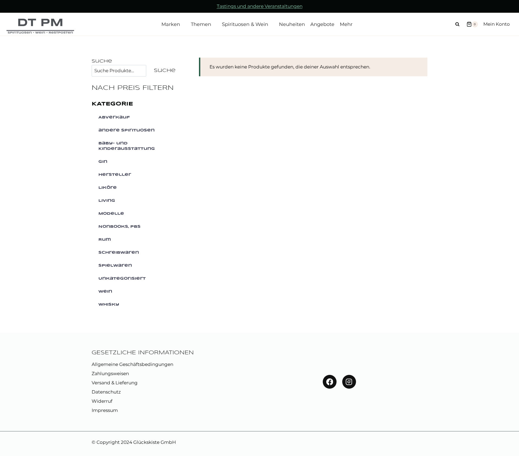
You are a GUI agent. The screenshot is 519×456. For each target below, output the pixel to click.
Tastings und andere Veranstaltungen (259, 6)
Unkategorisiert (122, 278)
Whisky (108, 304)
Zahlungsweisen (110, 373)
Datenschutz (106, 392)
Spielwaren (115, 265)
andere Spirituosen (126, 130)
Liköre (107, 188)
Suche (102, 61)
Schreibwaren (118, 253)
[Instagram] (349, 382)
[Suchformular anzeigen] (457, 24)
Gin (102, 162)
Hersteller (114, 175)
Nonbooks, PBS (119, 227)
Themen (201, 24)
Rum (104, 240)
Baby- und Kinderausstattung (126, 146)
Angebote (322, 24)
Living (106, 201)
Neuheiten (292, 24)
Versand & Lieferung (115, 382)
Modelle (111, 214)
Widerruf (102, 401)
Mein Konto (496, 24)
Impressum (105, 410)
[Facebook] (330, 382)
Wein (105, 291)
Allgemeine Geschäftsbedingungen (132, 364)
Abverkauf (114, 117)
